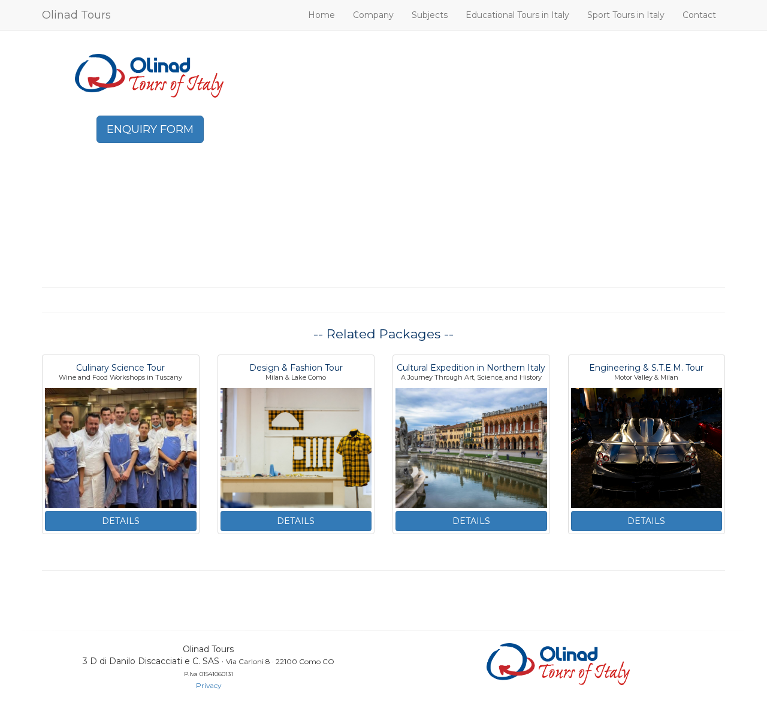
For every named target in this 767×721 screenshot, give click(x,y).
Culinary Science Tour (120, 367)
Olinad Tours (76, 15)
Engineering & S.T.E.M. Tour (646, 367)
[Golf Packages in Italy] (150, 74)
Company (373, 15)
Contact (699, 15)
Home (321, 15)
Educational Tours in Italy (517, 15)
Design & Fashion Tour (296, 367)
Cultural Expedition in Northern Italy (471, 367)
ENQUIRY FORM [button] (150, 129)
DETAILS (121, 521)
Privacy (208, 685)
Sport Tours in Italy (626, 15)
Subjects (430, 15)
